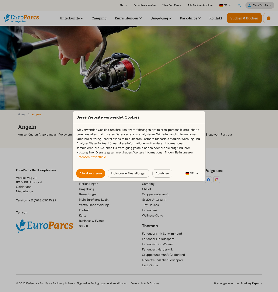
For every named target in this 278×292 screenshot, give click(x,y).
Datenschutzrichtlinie (91, 157)
